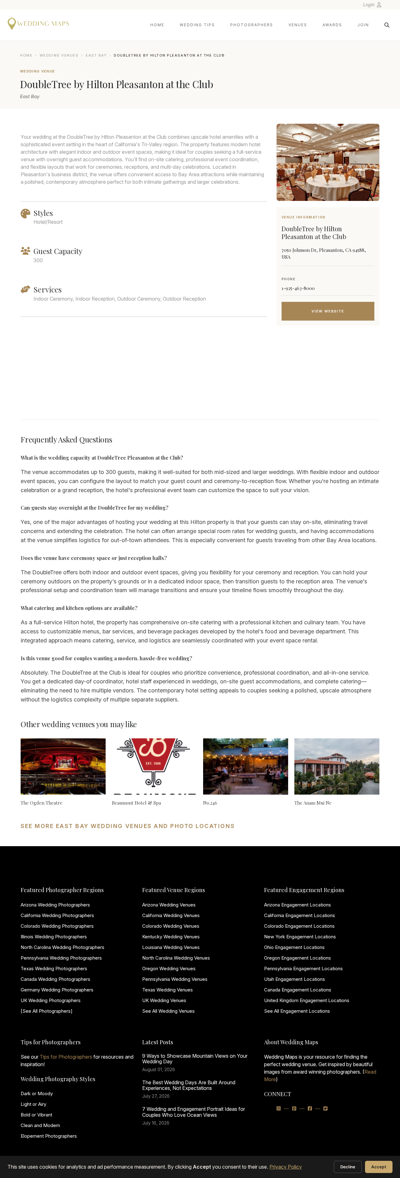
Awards (332, 24)
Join (363, 24)
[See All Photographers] (46, 1011)
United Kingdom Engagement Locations (306, 1000)
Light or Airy (33, 1104)
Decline (348, 1166)
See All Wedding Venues (168, 1011)
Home (157, 24)
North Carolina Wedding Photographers (62, 947)
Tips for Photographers (66, 1057)
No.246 (210, 803)
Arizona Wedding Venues (169, 905)
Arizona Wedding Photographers (55, 905)
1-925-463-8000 (298, 288)
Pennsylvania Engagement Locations (303, 968)
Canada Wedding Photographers (55, 979)
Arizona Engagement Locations (297, 905)
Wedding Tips (197, 24)
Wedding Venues (59, 55)
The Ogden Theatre (41, 803)
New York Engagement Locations (300, 937)
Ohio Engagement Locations (294, 947)
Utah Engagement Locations (294, 979)
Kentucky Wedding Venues (171, 937)
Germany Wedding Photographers (57, 990)
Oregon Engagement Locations (297, 958)
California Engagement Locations (299, 915)
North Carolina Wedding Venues (176, 958)
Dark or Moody (37, 1093)
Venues (297, 24)
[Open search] (387, 24)
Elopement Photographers (49, 1136)
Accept (378, 1166)
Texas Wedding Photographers (54, 968)
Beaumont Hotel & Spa (136, 803)
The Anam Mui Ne (313, 803)
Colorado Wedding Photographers (57, 926)
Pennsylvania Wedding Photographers (61, 958)
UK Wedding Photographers (51, 1000)
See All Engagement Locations (297, 1011)
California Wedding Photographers (57, 915)
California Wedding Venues (171, 915)
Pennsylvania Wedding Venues (175, 979)
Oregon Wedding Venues (169, 968)
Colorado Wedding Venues (170, 926)
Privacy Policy (285, 1167)
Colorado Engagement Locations (299, 926)
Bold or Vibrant (36, 1115)
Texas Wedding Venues (167, 990)
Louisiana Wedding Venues (171, 947)
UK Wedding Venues (164, 1000)
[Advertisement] (328, 380)
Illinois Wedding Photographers (54, 937)
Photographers (251, 24)
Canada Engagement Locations (297, 990)
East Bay (96, 55)
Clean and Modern (40, 1125)
